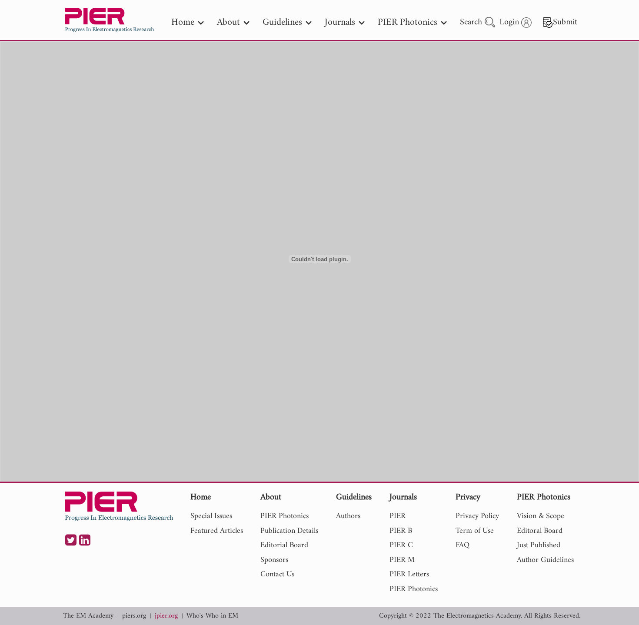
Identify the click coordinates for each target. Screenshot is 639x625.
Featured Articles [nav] (216, 531)
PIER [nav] (397, 516)
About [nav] (228, 22)
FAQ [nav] (462, 545)
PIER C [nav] (401, 545)
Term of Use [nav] (475, 531)
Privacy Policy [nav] (477, 516)
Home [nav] (182, 22)
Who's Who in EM (212, 616)
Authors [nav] (348, 516)
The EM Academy (88, 616)
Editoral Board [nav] (539, 531)
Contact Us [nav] (277, 574)
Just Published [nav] (538, 545)
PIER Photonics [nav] (407, 22)
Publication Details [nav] (289, 531)
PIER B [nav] (400, 531)
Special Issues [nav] (211, 516)
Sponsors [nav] (274, 560)
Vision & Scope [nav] (540, 516)
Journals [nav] (340, 22)
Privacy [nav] (468, 498)
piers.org (134, 616)
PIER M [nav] (402, 560)
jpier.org (166, 616)
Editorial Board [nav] (284, 545)
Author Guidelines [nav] (545, 560)
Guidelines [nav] (282, 22)
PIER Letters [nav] (409, 574)
